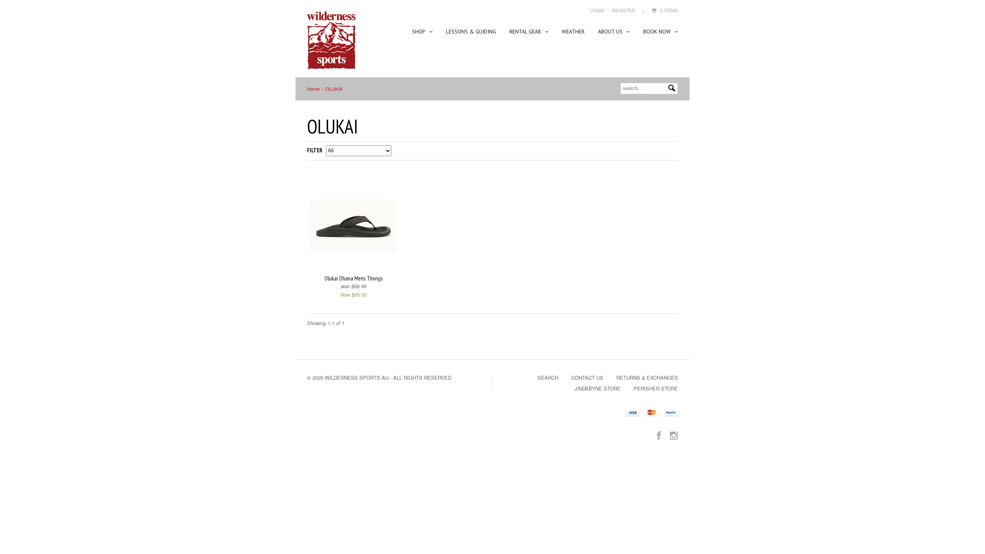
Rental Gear (526, 31)
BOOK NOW (657, 31)
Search (548, 377)
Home (313, 88)
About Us (611, 31)
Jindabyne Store (597, 388)
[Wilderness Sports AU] (331, 41)
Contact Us (587, 377)
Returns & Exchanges (647, 377)
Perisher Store (656, 388)
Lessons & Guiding (471, 31)
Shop (419, 31)
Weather (573, 31)
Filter (314, 150)
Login (597, 10)
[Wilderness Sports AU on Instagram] (674, 435)
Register (623, 10)
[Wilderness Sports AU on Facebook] (659, 435)
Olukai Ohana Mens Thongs (353, 278)
